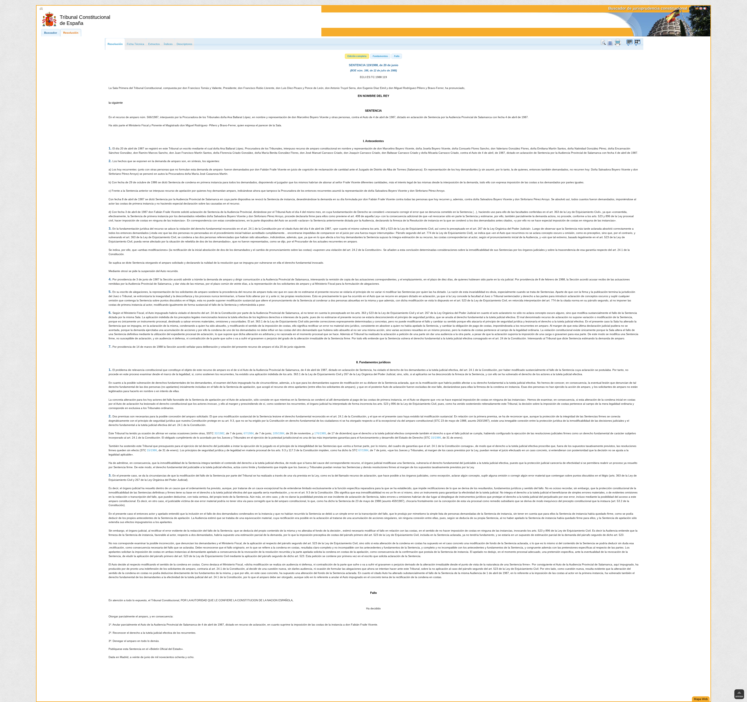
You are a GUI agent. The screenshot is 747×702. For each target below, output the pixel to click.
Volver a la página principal (60, 8)
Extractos (154, 44)
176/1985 (320, 433)
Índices (168, 44)
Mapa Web (701, 699)
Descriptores (184, 44)
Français (704, 9)
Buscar (604, 42)
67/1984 (249, 433)
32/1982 (219, 433)
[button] (357, 56)
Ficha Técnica (135, 44)
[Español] (697, 9)
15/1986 (436, 437)
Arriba (739, 696)
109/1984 (278, 433)
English (700, 9)
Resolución (70, 32)
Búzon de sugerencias (629, 42)
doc (609, 42)
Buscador (50, 32)
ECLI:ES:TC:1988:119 (373, 77)
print (617, 42)
